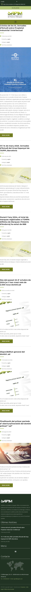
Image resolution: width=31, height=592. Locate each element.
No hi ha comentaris (7, 45)
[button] (15, 21)
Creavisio (23, 587)
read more (6, 135)
